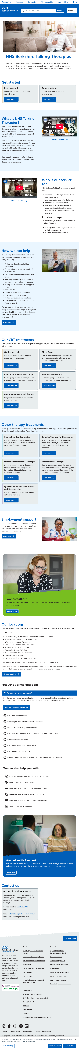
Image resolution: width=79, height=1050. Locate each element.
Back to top (72, 938)
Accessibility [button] (6, 2)
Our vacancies (27, 972)
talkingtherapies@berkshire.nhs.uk (22, 914)
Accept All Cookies (55, 1046)
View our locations (9, 674)
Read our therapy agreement (15, 707)
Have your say (13, 611)
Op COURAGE (27, 1010)
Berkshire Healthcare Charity (32, 994)
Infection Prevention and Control (34, 961)
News (75, 2)
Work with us (63, 2)
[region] (39, 1043)
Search (59, 11)
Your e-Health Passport (58, 980)
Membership (27, 965)
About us (19, 2)
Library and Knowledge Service (33, 957)
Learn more (10, 99)
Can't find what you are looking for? (35, 998)
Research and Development (59, 972)
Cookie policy (28, 1031)
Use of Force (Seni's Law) (58, 976)
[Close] (75, 1040)
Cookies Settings (8, 1046)
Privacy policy (15, 1031)
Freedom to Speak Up (57, 961)
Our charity (32, 2)
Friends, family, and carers (59, 965)
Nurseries (26, 1006)
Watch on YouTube (58, 139)
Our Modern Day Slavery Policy (33, 968)
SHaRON (25, 1013)
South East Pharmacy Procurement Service (37, 1017)
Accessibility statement (43, 1031)
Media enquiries (47, 2)
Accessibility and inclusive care (60, 984)
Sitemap (4, 1031)
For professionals (56, 957)
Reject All (70, 1046)
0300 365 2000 (22, 907)
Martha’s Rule (54, 968)
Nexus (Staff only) (29, 1002)
